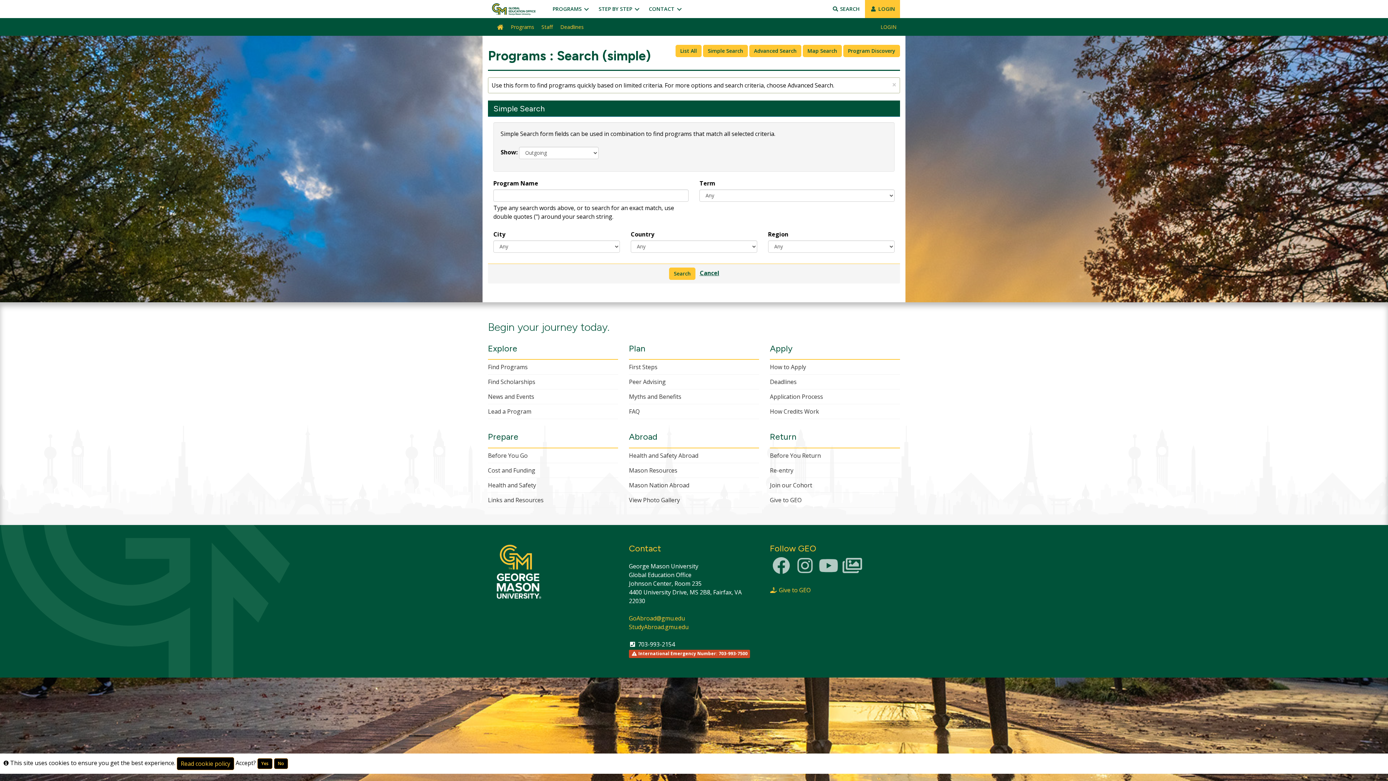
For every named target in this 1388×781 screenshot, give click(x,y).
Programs (568, 8)
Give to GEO (786, 500)
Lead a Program (509, 411)
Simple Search (725, 50)
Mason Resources (653, 470)
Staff (547, 27)
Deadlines (572, 27)
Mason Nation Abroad (659, 485)
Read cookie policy (205, 764)
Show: (509, 152)
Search (849, 8)
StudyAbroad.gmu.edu (659, 627)
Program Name (515, 183)
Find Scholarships (511, 382)
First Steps (643, 367)
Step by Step (616, 8)
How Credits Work (794, 411)
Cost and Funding (511, 470)
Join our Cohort (791, 485)
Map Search (822, 50)
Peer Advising (647, 382)
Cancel (709, 273)
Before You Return (795, 456)
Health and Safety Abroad (663, 456)
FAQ (634, 411)
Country (642, 234)
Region (778, 234)
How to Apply (788, 367)
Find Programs (508, 367)
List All (688, 50)
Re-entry (781, 470)
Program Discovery (871, 50)
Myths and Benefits (655, 397)
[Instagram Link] (805, 570)
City (499, 234)
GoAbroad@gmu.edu (657, 618)
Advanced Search (775, 50)
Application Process (796, 397)
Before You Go (508, 456)
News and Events (511, 397)
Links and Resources (516, 500)
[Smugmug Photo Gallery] (852, 570)
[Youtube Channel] (828, 570)
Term (707, 183)
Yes (265, 763)
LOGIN (886, 8)
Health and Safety (512, 485)
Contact (662, 8)
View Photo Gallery (654, 500)
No (281, 763)
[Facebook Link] (781, 570)
